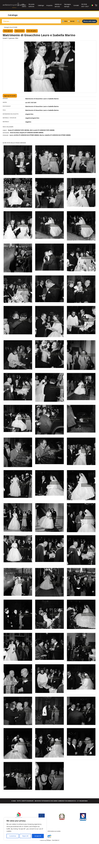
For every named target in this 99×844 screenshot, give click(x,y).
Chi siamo (24, 5)
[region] (25, 829)
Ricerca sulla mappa (90, 21)
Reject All (25, 836)
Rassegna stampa (67, 5)
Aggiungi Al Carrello (10, 96)
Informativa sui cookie (54, 831)
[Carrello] (96, 5)
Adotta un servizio (58, 5)
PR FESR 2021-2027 (85, 5)
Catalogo (41, 5)
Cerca (78, 21)
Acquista (49, 5)
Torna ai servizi (19, 31)
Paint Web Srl (55, 840)
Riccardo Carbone (31, 5)
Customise (12, 836)
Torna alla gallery (32, 31)
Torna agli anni (8, 31)
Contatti (76, 5)
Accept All (38, 836)
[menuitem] (92, 5)
